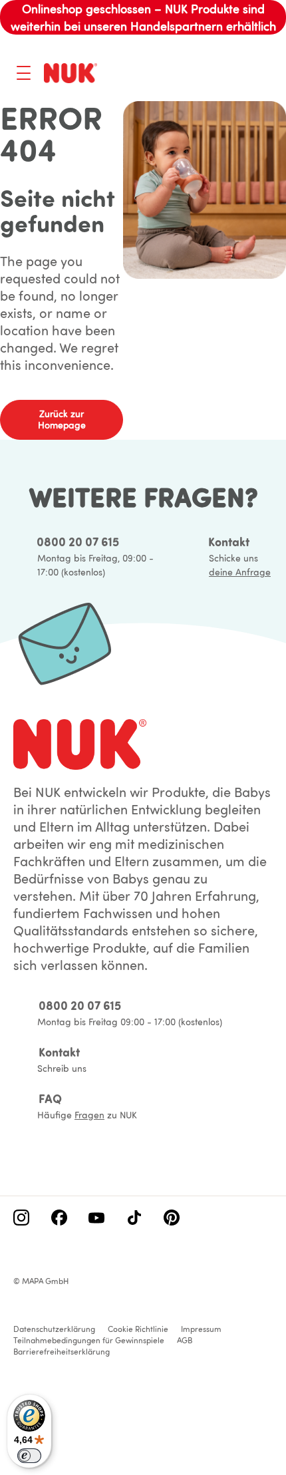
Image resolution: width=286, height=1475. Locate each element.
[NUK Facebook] (59, 1219)
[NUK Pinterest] (172, 1219)
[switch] (29, 1455)
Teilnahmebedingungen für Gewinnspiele (88, 1340)
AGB (184, 1340)
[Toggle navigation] (24, 73)
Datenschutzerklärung (54, 1329)
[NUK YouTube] (96, 1219)
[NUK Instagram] (21, 1219)
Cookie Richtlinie (138, 1329)
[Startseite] (70, 73)
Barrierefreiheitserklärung (61, 1352)
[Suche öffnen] (210, 74)
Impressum (201, 1329)
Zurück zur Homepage (62, 419)
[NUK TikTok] (134, 1219)
